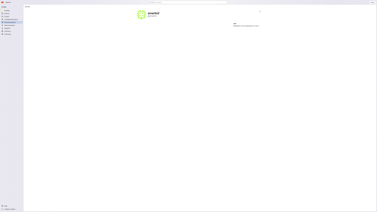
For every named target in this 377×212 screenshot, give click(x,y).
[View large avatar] (141, 14)
